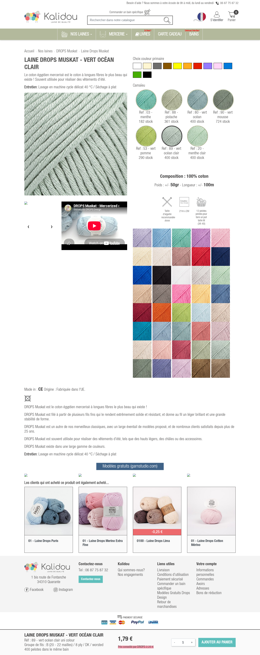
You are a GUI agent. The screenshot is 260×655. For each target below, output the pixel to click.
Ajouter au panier (217, 642)
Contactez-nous (90, 579)
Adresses (202, 588)
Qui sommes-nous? (131, 570)
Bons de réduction (209, 593)
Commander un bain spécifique (126, 12)
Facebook (36, 589)
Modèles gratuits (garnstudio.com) (130, 466)
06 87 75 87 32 (229, 3)
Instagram (65, 589)
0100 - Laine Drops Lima (153, 541)
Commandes (205, 579)
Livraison (163, 570)
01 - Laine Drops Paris (43, 541)
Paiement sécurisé (170, 579)
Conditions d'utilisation (173, 575)
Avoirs (200, 584)
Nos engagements (130, 575)
